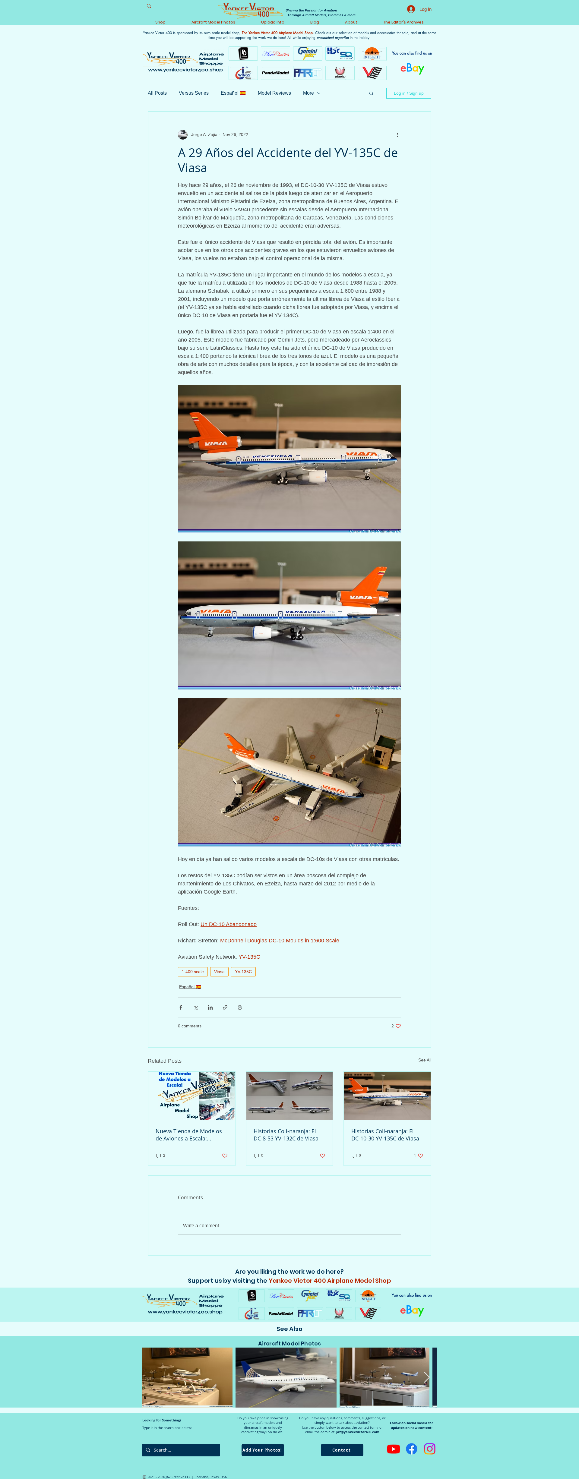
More (308, 93)
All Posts (157, 93)
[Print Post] (240, 1007)
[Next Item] (426, 1377)
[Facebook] (411, 1448)
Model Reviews (274, 93)
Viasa (219, 971)
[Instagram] (429, 1448)
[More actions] (397, 134)
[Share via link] (225, 1007)
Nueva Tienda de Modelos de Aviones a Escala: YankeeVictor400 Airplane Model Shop (189, 1134)
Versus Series (194, 93)
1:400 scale (193, 971)
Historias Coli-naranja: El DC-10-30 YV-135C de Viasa (385, 1134)
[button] (371, 93)
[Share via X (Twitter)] (195, 1007)
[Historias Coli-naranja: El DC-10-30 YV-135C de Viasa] (387, 1096)
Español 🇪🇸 (233, 93)
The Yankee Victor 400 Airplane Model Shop (277, 32)
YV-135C (243, 971)
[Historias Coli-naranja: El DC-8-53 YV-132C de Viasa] (289, 1096)
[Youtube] (393, 1448)
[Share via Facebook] (181, 1007)
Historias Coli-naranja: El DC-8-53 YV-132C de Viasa (286, 1134)
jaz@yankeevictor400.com (357, 1432)
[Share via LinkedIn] (210, 1007)
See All (424, 1060)
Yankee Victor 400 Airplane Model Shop (330, 1280)
